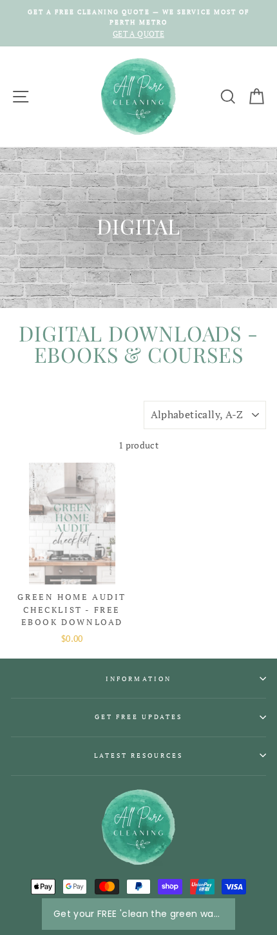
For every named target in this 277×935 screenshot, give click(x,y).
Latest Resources (139, 755)
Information (138, 678)
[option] (138, 23)
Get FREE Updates (139, 716)
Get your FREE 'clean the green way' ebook (138, 913)
